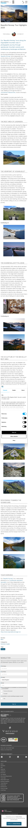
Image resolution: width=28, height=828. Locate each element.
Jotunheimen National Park (8, 92)
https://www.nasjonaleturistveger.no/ (11, 632)
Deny (14, 440)
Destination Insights (5, 644)
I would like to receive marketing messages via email (12, 696)
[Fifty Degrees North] (6, 2)
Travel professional (7, 691)
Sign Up (14, 704)
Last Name (4, 671)
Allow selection (14, 436)
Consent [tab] (5, 390)
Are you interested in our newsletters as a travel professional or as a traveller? (14, 688)
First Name (4, 666)
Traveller (5, 693)
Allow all (14, 432)
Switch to (14, 823)
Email (3, 683)
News (2, 639)
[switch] (24, 418)
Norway (3, 649)
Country (3, 677)
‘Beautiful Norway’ (6, 56)
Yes (4, 698)
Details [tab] (14, 390)
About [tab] (22, 390)
